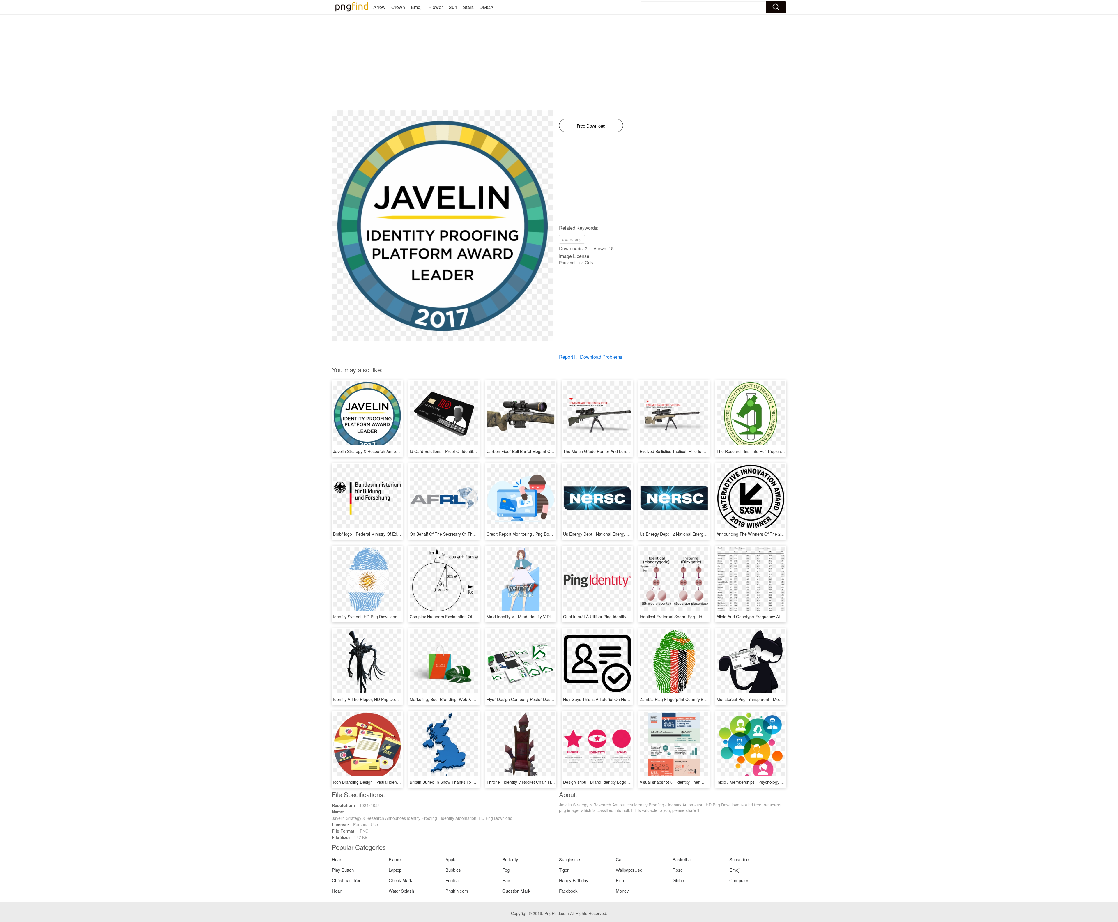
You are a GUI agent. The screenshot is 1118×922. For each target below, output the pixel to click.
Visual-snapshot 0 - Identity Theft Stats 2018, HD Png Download (699, 782)
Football (452, 880)
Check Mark (400, 880)
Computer (738, 880)
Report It (567, 356)
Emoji (417, 7)
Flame (395, 859)
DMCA (486, 7)
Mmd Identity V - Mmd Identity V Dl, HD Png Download (537, 617)
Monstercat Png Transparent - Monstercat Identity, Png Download (777, 699)
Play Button (343, 870)
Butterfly (510, 859)
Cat (619, 859)
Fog (506, 870)
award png (572, 239)
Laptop (395, 870)
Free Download (591, 126)
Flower (436, 7)
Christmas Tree (346, 880)
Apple (450, 859)
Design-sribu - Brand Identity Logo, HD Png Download (612, 782)
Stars (468, 7)
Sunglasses (570, 859)
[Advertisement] (442, 69)
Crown (398, 7)
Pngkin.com (456, 891)
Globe (678, 880)
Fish (620, 880)
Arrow (379, 7)
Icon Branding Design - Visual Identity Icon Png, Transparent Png (393, 782)
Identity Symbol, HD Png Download (365, 617)
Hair (506, 880)
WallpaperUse (629, 870)
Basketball (682, 859)
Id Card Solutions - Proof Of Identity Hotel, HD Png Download (466, 451)
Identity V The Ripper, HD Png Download (370, 699)
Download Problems (601, 356)
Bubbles (453, 870)
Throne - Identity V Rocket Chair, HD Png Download (534, 782)
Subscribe (739, 859)
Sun (453, 7)
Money (622, 891)
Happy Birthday (573, 880)
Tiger (564, 870)
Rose (678, 870)
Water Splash (401, 891)
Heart (337, 859)
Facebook (568, 891)
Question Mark (516, 891)
